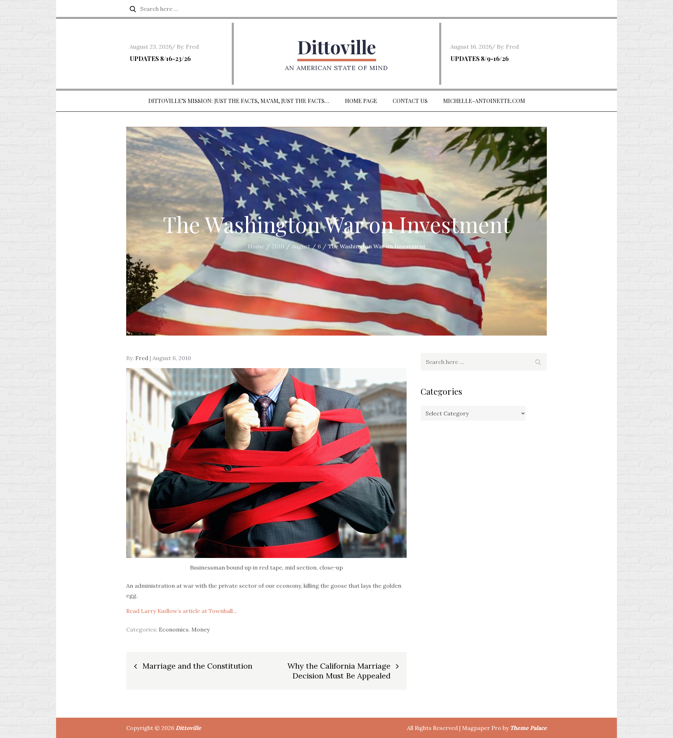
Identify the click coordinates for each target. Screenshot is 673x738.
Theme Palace (528, 727)
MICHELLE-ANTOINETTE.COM (484, 100)
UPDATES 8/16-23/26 (160, 58)
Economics (174, 629)
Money (200, 629)
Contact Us (410, 100)
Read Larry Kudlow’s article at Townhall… (181, 610)
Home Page (361, 100)
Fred (192, 46)
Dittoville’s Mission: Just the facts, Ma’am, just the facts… (238, 100)
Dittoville (336, 47)
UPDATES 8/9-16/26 (479, 58)
